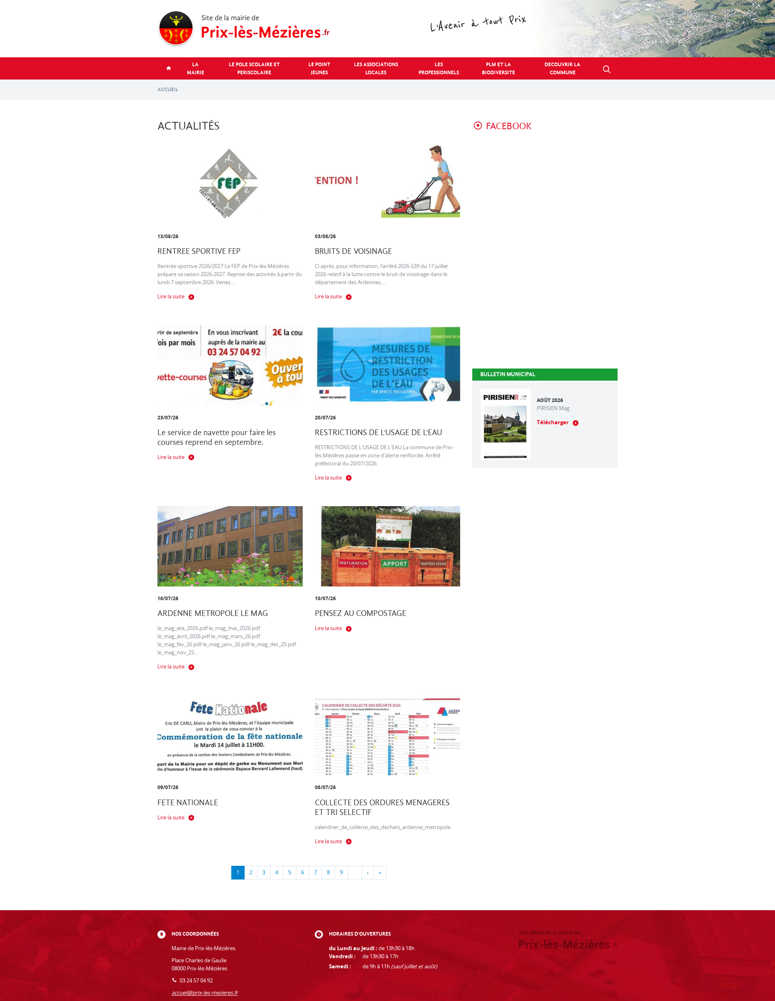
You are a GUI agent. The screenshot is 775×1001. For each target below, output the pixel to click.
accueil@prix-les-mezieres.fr (205, 993)
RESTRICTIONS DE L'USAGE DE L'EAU (378, 432)
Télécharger (553, 422)
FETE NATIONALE (187, 802)
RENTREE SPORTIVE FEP (199, 251)
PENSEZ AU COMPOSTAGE (360, 613)
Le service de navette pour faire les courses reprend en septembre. (216, 437)
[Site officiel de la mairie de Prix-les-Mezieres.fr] (387, 28)
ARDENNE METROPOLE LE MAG (212, 613)
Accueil (167, 89)
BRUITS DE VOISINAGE (353, 251)
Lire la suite (170, 296)
